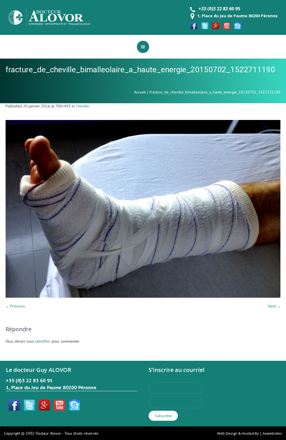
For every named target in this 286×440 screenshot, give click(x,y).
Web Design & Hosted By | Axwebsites (249, 433)
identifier (43, 341)
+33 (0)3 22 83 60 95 (219, 9)
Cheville (82, 106)
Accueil (140, 92)
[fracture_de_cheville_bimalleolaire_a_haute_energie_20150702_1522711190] (143, 209)
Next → (274, 306)
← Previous (15, 306)
